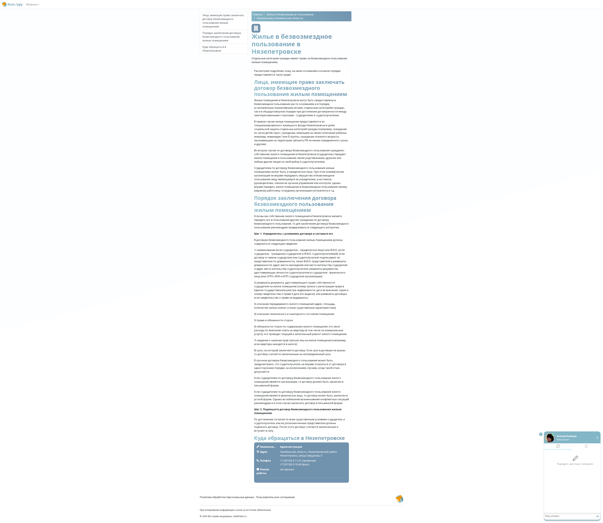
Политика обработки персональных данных (227, 497)
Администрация (291, 447)
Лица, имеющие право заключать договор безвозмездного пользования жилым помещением (223, 20)
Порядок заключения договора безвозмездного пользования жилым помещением (221, 36)
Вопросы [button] (31, 4)
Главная (258, 14)
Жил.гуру (15, 4)
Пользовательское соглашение (275, 497)
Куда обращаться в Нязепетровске (214, 48)
